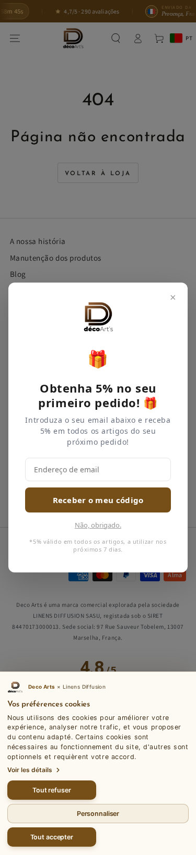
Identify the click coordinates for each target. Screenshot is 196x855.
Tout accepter (51, 837)
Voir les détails (29, 770)
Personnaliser (98, 813)
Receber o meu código (98, 500)
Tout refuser (51, 790)
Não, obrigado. (98, 525)
